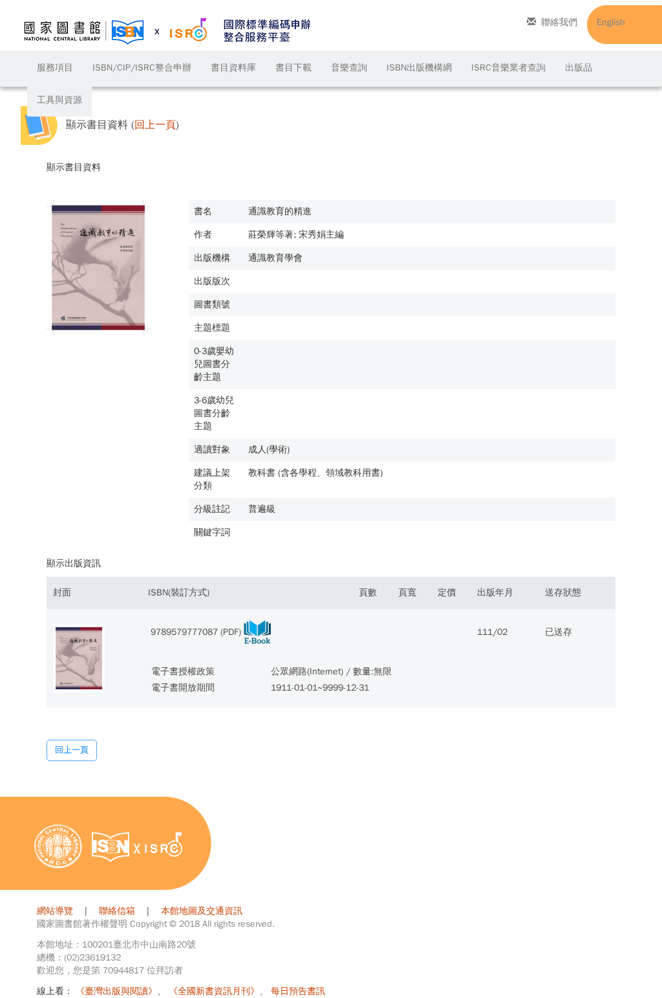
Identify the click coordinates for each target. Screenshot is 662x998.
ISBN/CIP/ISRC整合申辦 (141, 67)
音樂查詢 (349, 67)
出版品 (578, 67)
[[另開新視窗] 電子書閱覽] (257, 632)
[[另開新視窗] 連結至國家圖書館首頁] (58, 846)
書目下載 (293, 67)
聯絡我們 (559, 22)
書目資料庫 (233, 67)
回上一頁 (155, 125)
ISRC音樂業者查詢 (508, 67)
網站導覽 (55, 910)
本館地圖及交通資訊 (201, 910)
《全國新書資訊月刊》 (214, 991)
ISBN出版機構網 (419, 67)
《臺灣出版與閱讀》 (116, 991)
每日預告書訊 (298, 991)
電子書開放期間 (183, 687)
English (611, 22)
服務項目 (55, 67)
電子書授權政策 (183, 671)
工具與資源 (59, 99)
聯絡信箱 (117, 910)
